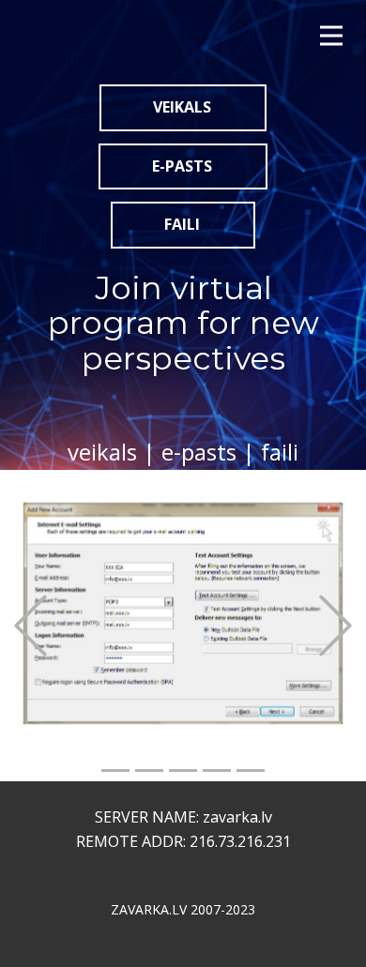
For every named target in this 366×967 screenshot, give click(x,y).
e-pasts (182, 166)
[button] (30, 626)
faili (182, 224)
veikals (182, 107)
